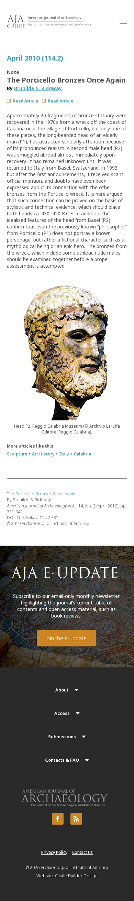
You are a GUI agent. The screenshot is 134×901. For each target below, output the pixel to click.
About (61, 690)
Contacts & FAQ (62, 760)
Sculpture (17, 454)
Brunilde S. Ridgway (38, 88)
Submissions (62, 736)
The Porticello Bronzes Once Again (41, 494)
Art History (43, 454)
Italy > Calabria (75, 454)
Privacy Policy (54, 852)
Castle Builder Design (76, 876)
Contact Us (82, 852)
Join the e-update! (66, 638)
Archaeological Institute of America (74, 867)
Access (62, 713)
